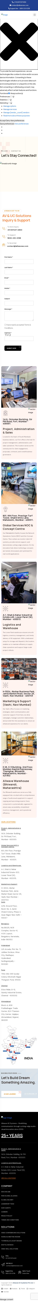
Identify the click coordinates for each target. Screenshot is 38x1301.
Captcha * (7, 333)
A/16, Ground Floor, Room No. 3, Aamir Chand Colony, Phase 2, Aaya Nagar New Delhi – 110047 (11, 912)
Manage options (9, 106)
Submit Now (11, 348)
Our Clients (6, 1208)
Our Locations (8, 822)
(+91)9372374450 (20, 2)
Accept (3, 120)
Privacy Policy (6, 1216)
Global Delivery (7, 1200)
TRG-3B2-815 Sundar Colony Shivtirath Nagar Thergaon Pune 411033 (11, 977)
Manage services (10, 109)
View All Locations (8, 1178)
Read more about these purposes (16, 115)
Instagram (32, 1288)
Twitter (23, 1288)
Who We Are (5, 1192)
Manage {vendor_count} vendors (16, 112)
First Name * (8, 257)
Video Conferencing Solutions (13, 1233)
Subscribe (25, 1273)
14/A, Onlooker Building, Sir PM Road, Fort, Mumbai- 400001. (11, 836)
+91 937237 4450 (14, 230)
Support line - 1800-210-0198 (20, 8)
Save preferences (7, 124)
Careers (4, 1212)
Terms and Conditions (10, 1220)
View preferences (17, 120)
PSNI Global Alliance (9, 1196)
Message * (8, 309)
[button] (19, 42)
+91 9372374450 (10, 1258)
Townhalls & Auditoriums (11, 1241)
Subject (7, 298)
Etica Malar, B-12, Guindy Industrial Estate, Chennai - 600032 (11, 992)
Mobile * (7, 288)
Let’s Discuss (29, 1094)
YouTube (6, 1292)
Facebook (14, 1288)
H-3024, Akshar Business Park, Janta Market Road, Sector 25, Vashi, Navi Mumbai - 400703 (11, 894)
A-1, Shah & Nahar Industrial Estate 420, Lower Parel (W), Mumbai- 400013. (13, 1170)
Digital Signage (7, 1245)
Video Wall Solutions (9, 1249)
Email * (6, 278)
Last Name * (8, 267)
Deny (8, 120)
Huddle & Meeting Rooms (10, 1237)
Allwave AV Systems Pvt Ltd (23, 1283)
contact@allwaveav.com (19, 5)
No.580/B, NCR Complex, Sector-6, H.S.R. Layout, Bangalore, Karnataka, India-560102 (10, 933)
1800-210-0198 (14, 238)
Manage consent (6, 1299)
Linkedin (5, 1288)
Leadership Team (7, 1204)
